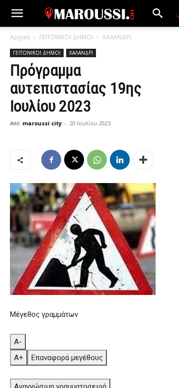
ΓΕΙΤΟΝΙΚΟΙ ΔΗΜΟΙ (66, 37)
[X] (74, 160)
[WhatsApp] (97, 160)
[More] (143, 160)
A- (18, 341)
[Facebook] (51, 160)
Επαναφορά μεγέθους (67, 357)
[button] (17, 13)
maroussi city (42, 123)
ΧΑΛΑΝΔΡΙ (116, 37)
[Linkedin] (120, 160)
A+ (18, 357)
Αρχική (20, 37)
